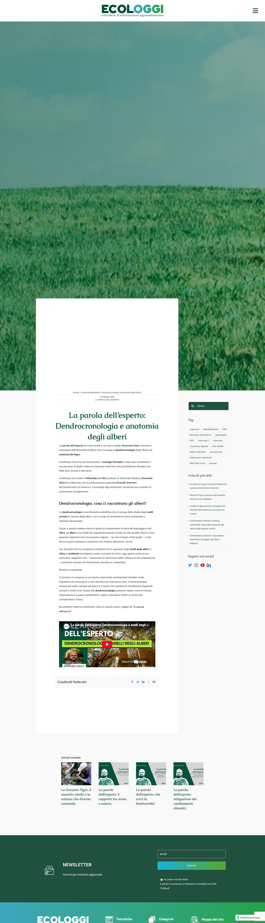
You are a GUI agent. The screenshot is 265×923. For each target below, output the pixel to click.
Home (76, 392)
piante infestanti (198, 452)
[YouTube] (203, 565)
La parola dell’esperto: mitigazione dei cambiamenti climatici (185, 799)
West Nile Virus (197, 463)
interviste (218, 440)
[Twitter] (137, 682)
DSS (225, 429)
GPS (192, 440)
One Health (217, 446)
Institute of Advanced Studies (123, 478)
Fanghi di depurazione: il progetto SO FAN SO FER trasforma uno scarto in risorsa (207, 509)
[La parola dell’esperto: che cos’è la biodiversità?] (151, 773)
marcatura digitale (199, 446)
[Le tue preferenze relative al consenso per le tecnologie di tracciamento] (249, 918)
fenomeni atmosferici (200, 435)
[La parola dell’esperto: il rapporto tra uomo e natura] (114, 773)
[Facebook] (132, 682)
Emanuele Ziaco (131, 445)
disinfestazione (211, 429)
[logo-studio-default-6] (132, 6)
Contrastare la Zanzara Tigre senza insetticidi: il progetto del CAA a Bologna (206, 539)
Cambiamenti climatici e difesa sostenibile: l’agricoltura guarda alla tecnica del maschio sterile (207, 524)
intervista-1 (203, 440)
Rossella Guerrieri (126, 483)
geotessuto (220, 435)
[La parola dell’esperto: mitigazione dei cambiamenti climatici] (188, 773)
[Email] (154, 682)
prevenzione (216, 452)
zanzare (213, 463)
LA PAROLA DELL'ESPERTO (107, 399)
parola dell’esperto (72, 445)
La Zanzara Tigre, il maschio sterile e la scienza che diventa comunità (76, 797)
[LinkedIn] (143, 682)
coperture (194, 429)
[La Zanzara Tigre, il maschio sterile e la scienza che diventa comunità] (76, 773)
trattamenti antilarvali (201, 457)
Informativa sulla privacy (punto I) (206, 879)
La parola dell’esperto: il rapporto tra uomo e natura (113, 797)
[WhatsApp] (148, 682)
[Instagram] (196, 565)
